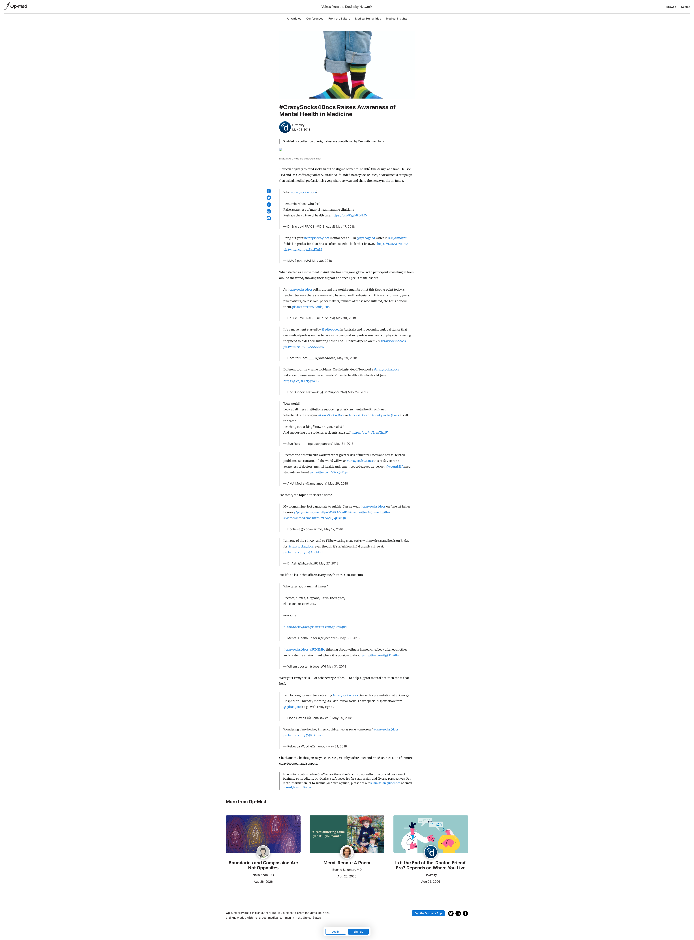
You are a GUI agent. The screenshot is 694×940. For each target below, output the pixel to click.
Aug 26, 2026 (249, 881)
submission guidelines (385, 783)
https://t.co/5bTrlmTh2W (370, 432)
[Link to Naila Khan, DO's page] (263, 852)
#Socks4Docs (358, 415)
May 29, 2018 (347, 358)
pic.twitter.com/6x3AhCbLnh (303, 552)
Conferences (314, 18)
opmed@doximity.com (298, 787)
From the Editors (339, 18)
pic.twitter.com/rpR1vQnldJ (329, 627)
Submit (685, 6)
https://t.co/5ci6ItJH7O (393, 244)
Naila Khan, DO (263, 875)
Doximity (431, 875)
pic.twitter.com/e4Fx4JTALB (303, 249)
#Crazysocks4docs (303, 192)
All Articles (294, 18)
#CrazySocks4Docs (331, 415)
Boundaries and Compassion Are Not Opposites (263, 865)
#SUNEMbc (317, 649)
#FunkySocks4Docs (385, 415)
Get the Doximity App (428, 913)
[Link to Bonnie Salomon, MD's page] (347, 852)
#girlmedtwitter (379, 512)
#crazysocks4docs (316, 238)
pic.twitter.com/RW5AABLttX (303, 347)
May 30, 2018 (322, 261)
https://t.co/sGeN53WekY (301, 381)
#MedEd (342, 512)
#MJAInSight (397, 238)
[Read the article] (263, 834)
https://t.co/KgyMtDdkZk (349, 215)
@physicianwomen (307, 512)
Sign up (358, 931)
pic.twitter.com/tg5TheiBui (380, 655)
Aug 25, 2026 (333, 876)
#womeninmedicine (297, 518)
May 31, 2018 (344, 444)
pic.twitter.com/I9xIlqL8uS (311, 307)
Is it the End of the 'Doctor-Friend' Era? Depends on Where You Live (430, 865)
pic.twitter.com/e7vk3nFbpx (329, 472)
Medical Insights (396, 18)
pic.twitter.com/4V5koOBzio (303, 735)
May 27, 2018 (328, 563)
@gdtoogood (366, 238)
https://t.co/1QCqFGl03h (329, 518)
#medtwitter (358, 512)
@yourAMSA (395, 466)
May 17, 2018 (345, 226)
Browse (671, 6)
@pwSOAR (328, 512)
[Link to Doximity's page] (431, 852)
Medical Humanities (368, 18)
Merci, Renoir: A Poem (347, 862)
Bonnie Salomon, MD (346, 869)
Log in (336, 931)
